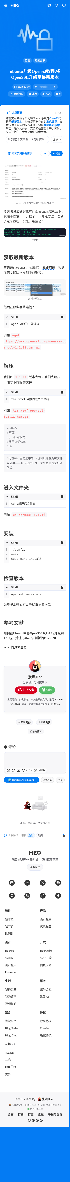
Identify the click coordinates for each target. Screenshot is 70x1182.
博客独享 (18, 94)
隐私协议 (46, 1021)
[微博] (27, 883)
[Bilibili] (43, 896)
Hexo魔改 (46, 950)
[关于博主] (35, 666)
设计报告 (46, 919)
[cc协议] (35, 1120)
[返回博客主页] (15, 5)
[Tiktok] (58, 896)
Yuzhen (9, 1052)
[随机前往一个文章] (49, 5)
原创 (27, 60)
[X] (43, 883)
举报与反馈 (55, 1114)
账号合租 (46, 989)
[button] (5, 5)
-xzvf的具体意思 (15, 647)
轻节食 (9, 926)
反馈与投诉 (36, 731)
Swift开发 (46, 958)
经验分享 (40, 60)
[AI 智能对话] (64, 5)
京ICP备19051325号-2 (51, 1105)
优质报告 (46, 926)
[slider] (64, 772)
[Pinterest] (27, 896)
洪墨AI (44, 996)
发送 (55, 139)
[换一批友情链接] (13, 1044)
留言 (10, 1114)
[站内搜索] (56, 5)
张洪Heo (55, 704)
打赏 (31, 1114)
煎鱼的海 (11, 1067)
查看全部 (35, 867)
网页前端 (46, 965)
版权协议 (46, 1035)
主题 (41, 1114)
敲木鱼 (9, 919)
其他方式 (47, 780)
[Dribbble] (58, 883)
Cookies (44, 1028)
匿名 (60, 780)
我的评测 (11, 996)
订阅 (49, 689)
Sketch (9, 958)
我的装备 (11, 989)
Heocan (9, 950)
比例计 (9, 933)
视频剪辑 (11, 1003)
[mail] (12, 883)
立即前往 (49, 267)
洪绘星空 (11, 1021)
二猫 (8, 1059)
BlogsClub (11, 1035)
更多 (8, 1074)
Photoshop (11, 972)
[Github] (12, 896)
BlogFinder (11, 1028)
